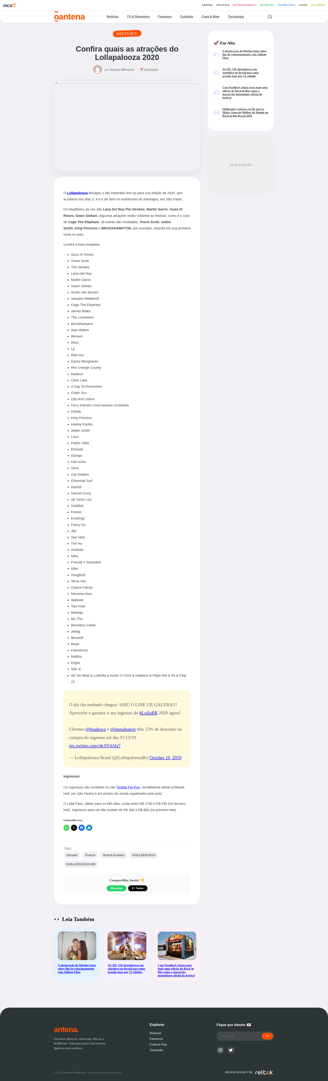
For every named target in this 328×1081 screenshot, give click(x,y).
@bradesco (95, 729)
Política (223, 5)
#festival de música (114, 854)
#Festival (90, 854)
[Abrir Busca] (270, 16)
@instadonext (123, 729)
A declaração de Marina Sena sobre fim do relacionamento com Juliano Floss (244, 54)
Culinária (318, 5)
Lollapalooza (77, 193)
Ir (267, 1036)
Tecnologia (286, 5)
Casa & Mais (210, 16)
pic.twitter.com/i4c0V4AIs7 (95, 745)
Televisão (156, 1050)
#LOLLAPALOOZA (143, 854)
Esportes (267, 5)
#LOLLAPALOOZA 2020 (80, 863)
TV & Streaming (138, 16)
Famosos (165, 16)
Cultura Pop (158, 1044)
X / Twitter (138, 888)
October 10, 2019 (165, 757)
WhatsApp (116, 888)
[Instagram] (220, 1050)
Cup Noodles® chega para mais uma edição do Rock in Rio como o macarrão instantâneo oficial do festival (245, 92)
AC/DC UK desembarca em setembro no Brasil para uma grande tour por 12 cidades (240, 72)
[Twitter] (231, 1050)
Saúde (303, 5)
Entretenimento (245, 5)
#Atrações (71, 854)
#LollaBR (148, 712)
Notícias (112, 16)
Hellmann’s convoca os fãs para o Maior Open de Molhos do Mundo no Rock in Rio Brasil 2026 (245, 112)
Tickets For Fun (128, 787)
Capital (207, 5)
